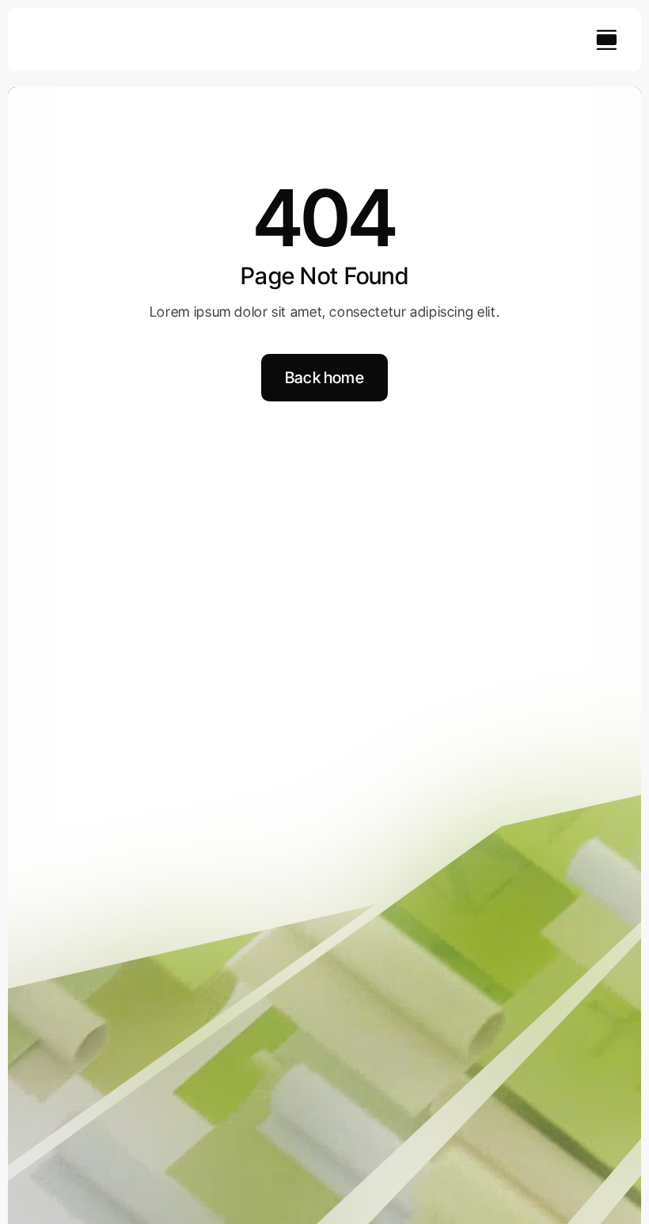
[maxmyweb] (82, 32)
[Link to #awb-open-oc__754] (606, 40)
